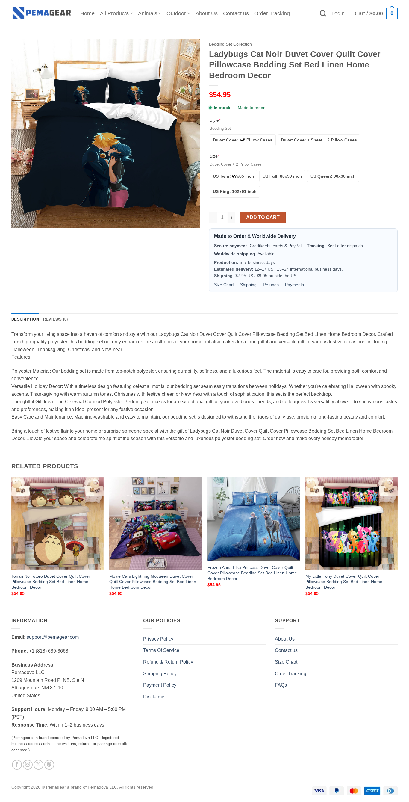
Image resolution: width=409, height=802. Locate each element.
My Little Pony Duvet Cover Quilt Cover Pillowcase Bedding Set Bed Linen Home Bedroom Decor (343, 582)
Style (215, 120)
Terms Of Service (161, 650)
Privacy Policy (158, 638)
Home (87, 13)
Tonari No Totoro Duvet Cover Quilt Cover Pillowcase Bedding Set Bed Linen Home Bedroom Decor (50, 582)
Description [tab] (25, 319)
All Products (114, 13)
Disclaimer (154, 696)
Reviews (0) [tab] (55, 319)
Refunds (271, 284)
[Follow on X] (38, 765)
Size (214, 156)
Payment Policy (159, 685)
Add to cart (263, 217)
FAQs (281, 685)
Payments (294, 284)
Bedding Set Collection (230, 44)
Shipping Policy (160, 673)
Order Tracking (272, 13)
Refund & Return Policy (168, 661)
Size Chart (224, 284)
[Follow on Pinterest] (49, 765)
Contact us (236, 13)
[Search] (323, 13)
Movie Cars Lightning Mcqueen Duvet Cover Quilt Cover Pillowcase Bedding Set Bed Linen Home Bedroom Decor (152, 582)
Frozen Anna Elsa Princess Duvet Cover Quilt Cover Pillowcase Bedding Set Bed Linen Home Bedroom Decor (252, 573)
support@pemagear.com (53, 637)
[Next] (397, 542)
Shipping (248, 284)
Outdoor (176, 13)
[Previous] (11, 542)
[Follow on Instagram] (28, 765)
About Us (207, 13)
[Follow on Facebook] (17, 765)
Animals (147, 13)
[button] (338, 13)
